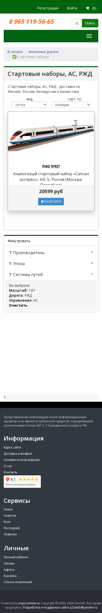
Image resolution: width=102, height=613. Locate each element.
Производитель (28, 252)
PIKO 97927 (51, 166)
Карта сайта (12, 447)
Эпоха (18, 263)
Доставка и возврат (18, 453)
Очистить (18, 305)
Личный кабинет (16, 557)
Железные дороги (43, 51)
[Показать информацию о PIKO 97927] (51, 136)
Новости (10, 515)
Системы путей (27, 274)
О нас (8, 466)
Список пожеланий (18, 582)
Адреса (9, 569)
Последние (12, 528)
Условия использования (22, 460)
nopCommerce (29, 603)
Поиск (90, 23)
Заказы (9, 563)
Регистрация (47, 8)
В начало (15, 51)
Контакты (10, 472)
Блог (7, 522)
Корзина (10, 576)
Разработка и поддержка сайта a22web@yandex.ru (60, 607)
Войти (72, 8)
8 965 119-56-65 (32, 21)
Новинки (10, 534)
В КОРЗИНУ (52, 201)
